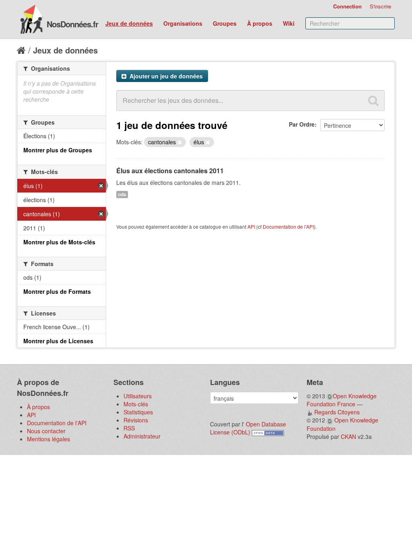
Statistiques (138, 412)
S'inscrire (380, 6)
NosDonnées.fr (72, 24)
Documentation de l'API (288, 226)
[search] (373, 100)
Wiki (289, 23)
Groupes (225, 23)
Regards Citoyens (337, 412)
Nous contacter (46, 431)
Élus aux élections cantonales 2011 (170, 170)
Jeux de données (129, 23)
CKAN (348, 436)
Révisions (136, 420)
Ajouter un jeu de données (165, 76)
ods (122, 194)
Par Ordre (302, 124)
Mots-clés (136, 404)
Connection (347, 6)
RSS (129, 428)
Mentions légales (48, 439)
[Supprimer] (179, 142)
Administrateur (142, 436)
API (251, 226)
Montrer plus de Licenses (58, 341)
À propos (259, 23)
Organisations (182, 23)
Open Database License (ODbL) (248, 428)
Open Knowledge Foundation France (342, 400)
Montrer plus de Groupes (57, 150)
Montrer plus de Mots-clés (59, 242)
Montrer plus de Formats (57, 291)
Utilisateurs (138, 396)
